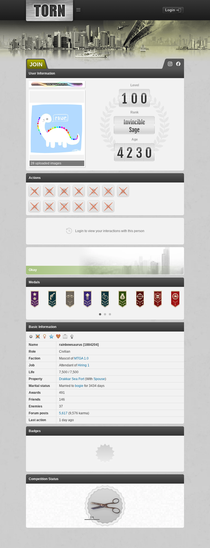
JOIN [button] (36, 64)
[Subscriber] (51, 336)
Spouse (99, 379)
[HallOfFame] (38, 336)
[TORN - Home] (49, 10)
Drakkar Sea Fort (71, 379)
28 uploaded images (46, 163)
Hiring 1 (83, 365)
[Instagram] (170, 63)
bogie (79, 386)
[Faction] (72, 336)
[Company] (65, 336)
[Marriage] (58, 336)
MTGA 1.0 (81, 358)
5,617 (63, 413)
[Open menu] (78, 10)
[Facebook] (178, 63)
